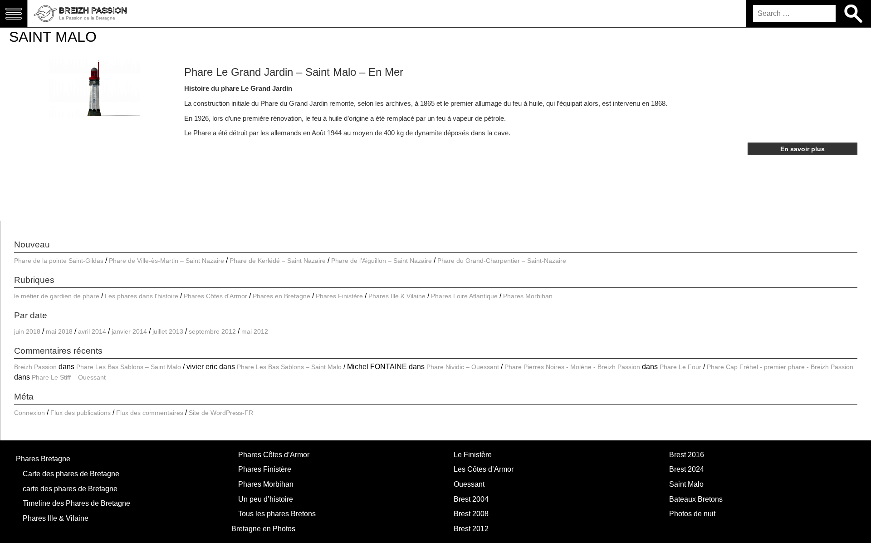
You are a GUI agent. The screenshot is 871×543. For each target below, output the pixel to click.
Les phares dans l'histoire (141, 296)
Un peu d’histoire (265, 499)
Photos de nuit (692, 514)
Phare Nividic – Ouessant (462, 366)
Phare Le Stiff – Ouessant (69, 377)
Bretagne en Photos (263, 529)
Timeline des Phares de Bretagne (76, 503)
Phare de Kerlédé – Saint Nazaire (278, 260)
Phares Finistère (339, 296)
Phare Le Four (680, 366)
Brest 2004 (471, 499)
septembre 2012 (212, 331)
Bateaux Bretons (696, 499)
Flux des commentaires (149, 412)
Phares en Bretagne (281, 296)
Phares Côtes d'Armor (215, 296)
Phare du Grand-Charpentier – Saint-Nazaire (501, 260)
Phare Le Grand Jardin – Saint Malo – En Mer (293, 72)
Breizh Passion (35, 366)
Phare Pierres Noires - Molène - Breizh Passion (572, 366)
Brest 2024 (686, 469)
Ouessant (469, 484)
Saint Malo (686, 484)
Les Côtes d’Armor (484, 469)
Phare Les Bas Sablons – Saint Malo (128, 366)
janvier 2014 (129, 331)
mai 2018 (59, 331)
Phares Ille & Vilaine (397, 296)
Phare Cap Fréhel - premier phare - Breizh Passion (780, 366)
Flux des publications (80, 412)
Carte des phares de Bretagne (71, 474)
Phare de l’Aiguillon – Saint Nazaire (381, 260)
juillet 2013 (167, 331)
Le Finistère (473, 455)
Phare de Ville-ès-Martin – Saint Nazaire (166, 260)
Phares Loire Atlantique (464, 296)
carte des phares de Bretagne (70, 489)
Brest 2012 (471, 529)
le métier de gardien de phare (56, 296)
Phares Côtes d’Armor (273, 455)
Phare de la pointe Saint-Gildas (58, 260)
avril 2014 (92, 331)
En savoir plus (802, 149)
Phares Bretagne (43, 459)
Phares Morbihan (528, 296)
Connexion (29, 412)
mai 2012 (254, 331)
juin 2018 (27, 331)
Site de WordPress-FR (221, 412)
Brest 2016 (686, 455)
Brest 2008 (471, 514)
